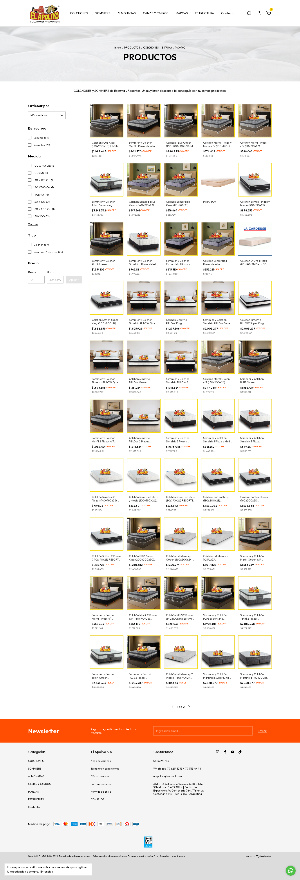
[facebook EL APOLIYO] (225, 752)
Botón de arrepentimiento (172, 856)
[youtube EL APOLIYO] (232, 752)
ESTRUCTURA (204, 13)
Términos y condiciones (105, 768)
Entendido (46, 871)
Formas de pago (101, 784)
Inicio (117, 47)
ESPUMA (167, 47)
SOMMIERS (102, 13)
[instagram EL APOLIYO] (217, 752)
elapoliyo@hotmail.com (167, 776)
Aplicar (74, 279)
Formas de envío (101, 791)
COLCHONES (79, 13)
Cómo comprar (100, 776)
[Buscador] (249, 14)
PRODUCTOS (132, 47)
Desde (32, 272)
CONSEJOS (97, 799)
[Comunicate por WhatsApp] (291, 871)
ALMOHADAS (126, 13)
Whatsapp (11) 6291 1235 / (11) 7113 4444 (177, 768)
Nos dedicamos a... (102, 761)
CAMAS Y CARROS (155, 13)
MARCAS (182, 13)
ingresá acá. (149, 856)
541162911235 (161, 761)
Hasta (50, 272)
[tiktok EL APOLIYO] (240, 752)
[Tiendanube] (258, 857)
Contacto (228, 13)
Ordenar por (38, 106)
